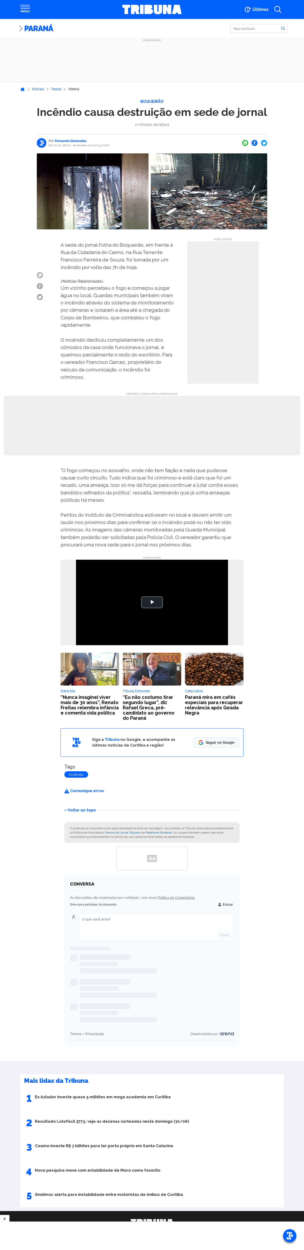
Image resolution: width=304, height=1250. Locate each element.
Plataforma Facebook (159, 832)
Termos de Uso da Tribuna (122, 832)
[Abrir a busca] (278, 9)
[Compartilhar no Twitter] (264, 143)
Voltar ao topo (82, 810)
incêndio (76, 774)
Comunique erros (86, 791)
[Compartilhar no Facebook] (255, 143)
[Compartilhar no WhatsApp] (245, 143)
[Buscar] (283, 28)
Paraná (38, 28)
